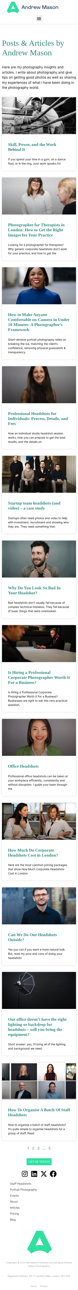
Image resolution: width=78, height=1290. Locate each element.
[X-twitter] (44, 1174)
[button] (39, 18)
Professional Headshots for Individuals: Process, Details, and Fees (38, 418)
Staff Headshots (20, 1183)
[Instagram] (25, 1174)
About (14, 1201)
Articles (15, 1207)
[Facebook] (53, 1174)
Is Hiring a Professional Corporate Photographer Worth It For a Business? (39, 677)
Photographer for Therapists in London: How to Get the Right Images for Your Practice (36, 229)
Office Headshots (23, 766)
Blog (13, 1219)
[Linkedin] (34, 1174)
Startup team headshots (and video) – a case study (34, 506)
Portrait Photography (23, 1189)
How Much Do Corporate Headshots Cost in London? (33, 853)
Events (14, 1195)
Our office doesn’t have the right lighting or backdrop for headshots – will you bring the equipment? (37, 1027)
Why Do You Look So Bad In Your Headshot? (34, 590)
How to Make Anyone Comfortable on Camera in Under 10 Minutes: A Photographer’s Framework (38, 322)
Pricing (14, 1213)
